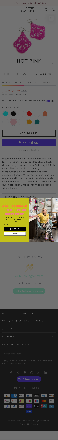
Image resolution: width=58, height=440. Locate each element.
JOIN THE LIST (14, 229)
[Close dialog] (57, 199)
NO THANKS (14, 234)
